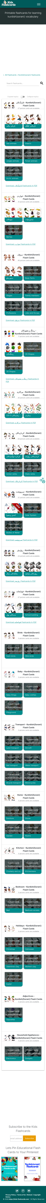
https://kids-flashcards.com (19, 1199)
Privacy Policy (11, 1195)
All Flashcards (11, 75)
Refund (29, 1195)
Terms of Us (21, 1195)
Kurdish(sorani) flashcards (29, 75)
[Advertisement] (23, 47)
